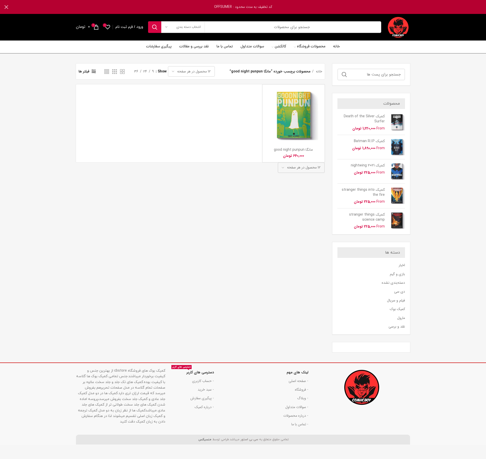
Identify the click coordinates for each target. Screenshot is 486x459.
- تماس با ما (299, 424)
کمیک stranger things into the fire (363, 192)
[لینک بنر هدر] (250, 7)
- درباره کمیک (204, 407)
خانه (318, 71)
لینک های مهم (297, 372)
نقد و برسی (397, 326)
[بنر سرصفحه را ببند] (6, 7)
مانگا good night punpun (293, 149)
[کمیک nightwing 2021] (397, 171)
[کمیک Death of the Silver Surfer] (397, 122)
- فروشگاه (301, 389)
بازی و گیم (397, 274)
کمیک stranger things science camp (367, 217)
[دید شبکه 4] (106, 71)
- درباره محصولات (295, 415)
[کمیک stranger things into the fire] (397, 195)
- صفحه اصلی (298, 381)
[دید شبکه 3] (114, 71)
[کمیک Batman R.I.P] (397, 147)
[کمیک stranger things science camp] (397, 220)
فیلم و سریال (396, 300)
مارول (401, 318)
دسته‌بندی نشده (393, 282)
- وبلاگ (302, 398)
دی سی (399, 291)
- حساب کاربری (203, 381)
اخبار (402, 265)
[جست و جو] (154, 27)
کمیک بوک (397, 309)
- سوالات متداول (296, 407)
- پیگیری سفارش (202, 398)
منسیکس (204, 439)
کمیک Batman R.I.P (369, 141)
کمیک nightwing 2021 (368, 165)
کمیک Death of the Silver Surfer (364, 119)
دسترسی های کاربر (193, 371)
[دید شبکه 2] (122, 71)
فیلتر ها (83, 71)
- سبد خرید (206, 389)
